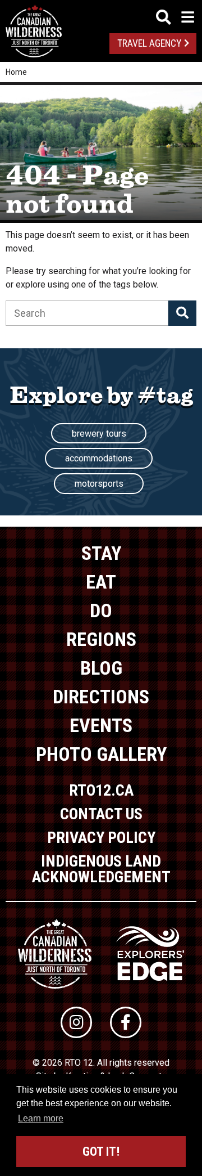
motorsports (99, 483)
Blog (101, 668)
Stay (101, 553)
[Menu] (175, 17)
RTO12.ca (101, 790)
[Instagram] (76, 1022)
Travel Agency (149, 43)
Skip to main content (101, 15)
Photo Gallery (101, 754)
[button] (182, 313)
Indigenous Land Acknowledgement (101, 869)
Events (101, 725)
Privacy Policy (101, 837)
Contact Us (101, 814)
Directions (101, 696)
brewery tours (99, 433)
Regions (101, 639)
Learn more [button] (40, 1118)
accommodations (98, 458)
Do (101, 610)
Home (16, 72)
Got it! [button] (101, 1151)
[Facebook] (125, 1022)
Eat (101, 582)
